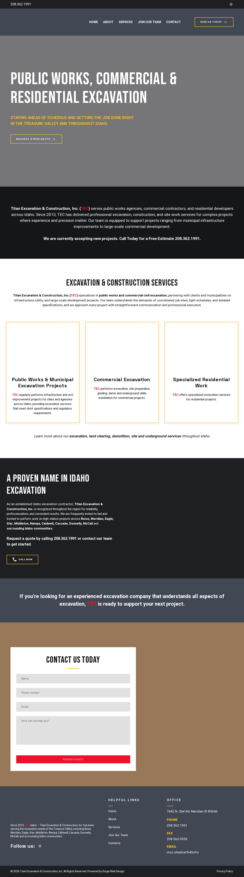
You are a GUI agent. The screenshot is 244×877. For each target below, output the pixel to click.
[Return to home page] (30, 22)
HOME (93, 22)
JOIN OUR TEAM (149, 22)
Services (114, 827)
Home (112, 811)
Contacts (114, 843)
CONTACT (173, 22)
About (112, 819)
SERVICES (126, 22)
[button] (231, 4)
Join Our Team (118, 835)
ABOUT (108, 22)
